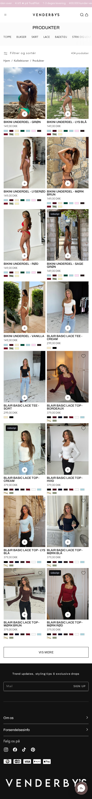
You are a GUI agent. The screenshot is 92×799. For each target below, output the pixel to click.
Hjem (6, 61)
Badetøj (61, 37)
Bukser (21, 37)
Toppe (7, 37)
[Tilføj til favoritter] (40, 72)
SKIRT (34, 37)
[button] (5, 15)
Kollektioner (21, 61)
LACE (46, 37)
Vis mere (46, 652)
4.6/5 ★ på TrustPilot (19, 3)
